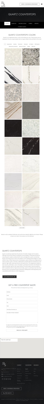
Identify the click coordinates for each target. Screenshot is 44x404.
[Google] (10, 379)
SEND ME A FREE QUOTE (22, 330)
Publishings (36, 375)
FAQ (34, 373)
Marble (30, 23)
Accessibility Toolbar (24, 400)
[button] (42, 4)
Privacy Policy (19, 327)
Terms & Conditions (34, 399)
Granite (37, 23)
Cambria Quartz (22, 27)
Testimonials (19, 375)
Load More (22, 227)
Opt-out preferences (21, 383)
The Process (19, 373)
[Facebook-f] (2, 379)
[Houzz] (6, 379)
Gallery (35, 369)
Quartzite (13, 23)
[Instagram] (4, 379)
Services (18, 371)
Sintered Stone (22, 23)
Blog (34, 371)
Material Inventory (19, 381)
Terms (23, 327)
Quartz (7, 23)
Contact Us (19, 378)
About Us (19, 369)
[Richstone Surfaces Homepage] (3, 4)
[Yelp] (8, 379)
